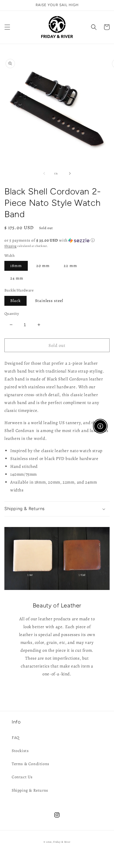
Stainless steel (49, 300)
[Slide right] (69, 173)
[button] (7, 27)
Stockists (20, 750)
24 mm (16, 278)
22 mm (70, 265)
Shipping (10, 246)
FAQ (16, 737)
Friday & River (61, 842)
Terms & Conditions (30, 764)
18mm (16, 265)
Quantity (11, 313)
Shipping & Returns (30, 790)
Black (15, 300)
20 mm (43, 265)
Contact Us (22, 777)
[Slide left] (44, 173)
